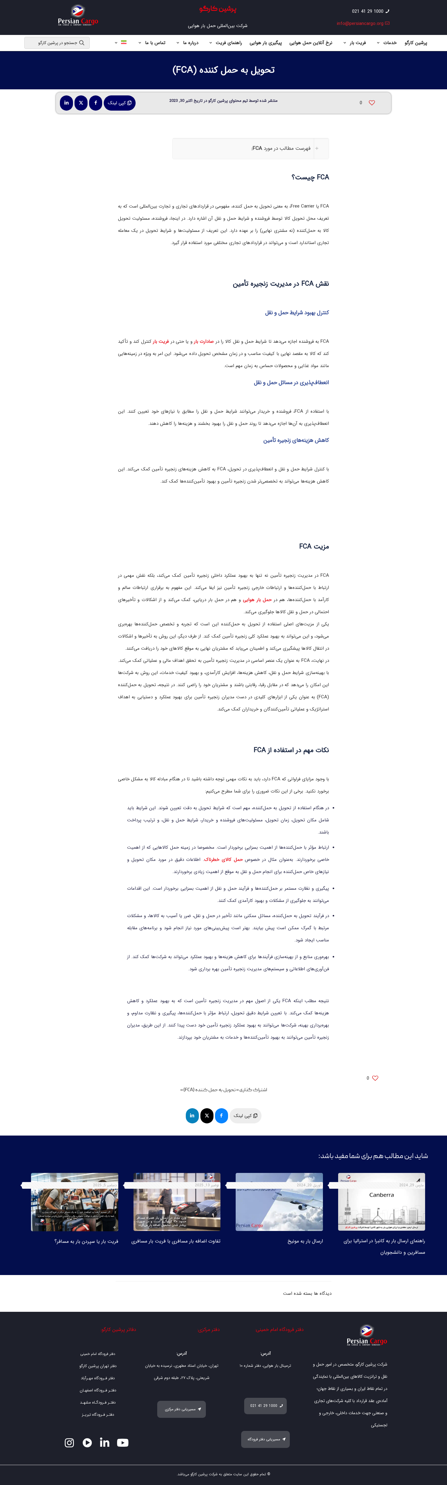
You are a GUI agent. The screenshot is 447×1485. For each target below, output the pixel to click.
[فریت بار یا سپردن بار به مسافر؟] (74, 1202)
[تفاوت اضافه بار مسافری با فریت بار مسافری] (177, 1202)
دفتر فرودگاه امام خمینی (97, 1354)
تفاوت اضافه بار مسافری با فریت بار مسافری (175, 1241)
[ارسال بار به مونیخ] (279, 1202)
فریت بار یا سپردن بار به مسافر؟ (86, 1241)
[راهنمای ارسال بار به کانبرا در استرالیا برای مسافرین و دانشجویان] (381, 1202)
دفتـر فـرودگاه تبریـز (98, 1414)
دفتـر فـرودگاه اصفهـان (98, 1390)
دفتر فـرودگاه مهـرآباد (98, 1378)
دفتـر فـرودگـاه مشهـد (98, 1402)
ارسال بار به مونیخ (305, 1241)
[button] (250, 148)
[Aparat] (87, 1443)
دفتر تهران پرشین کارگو (97, 1366)
